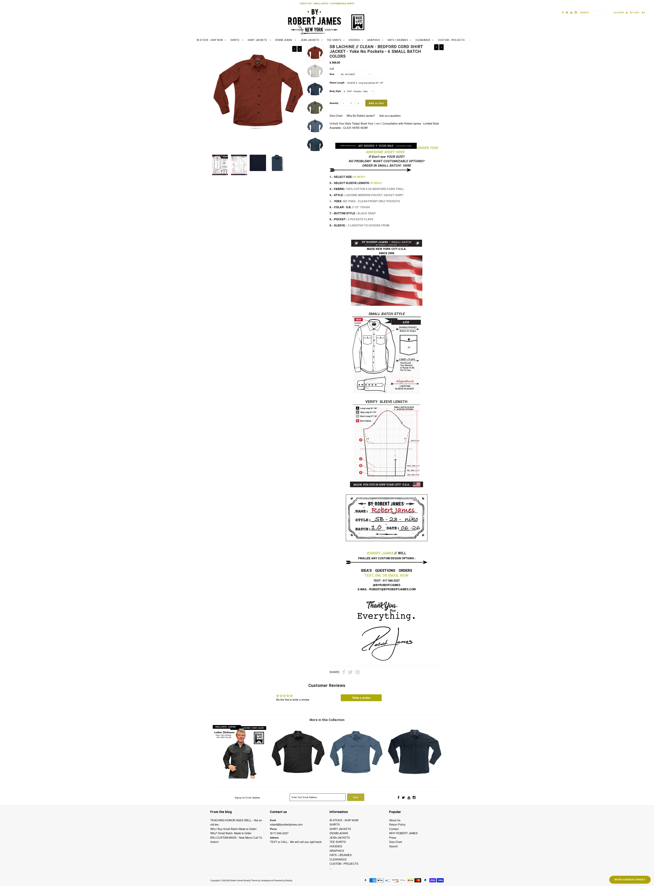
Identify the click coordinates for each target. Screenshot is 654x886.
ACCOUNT (619, 12)
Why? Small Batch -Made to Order (230, 833)
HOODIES (354, 40)
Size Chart (336, 116)
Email (273, 820)
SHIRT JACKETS (258, 40)
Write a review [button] (361, 698)
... (470, 40)
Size (332, 74)
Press (392, 837)
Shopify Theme (251, 880)
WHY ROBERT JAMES (403, 833)
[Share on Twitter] (350, 672)
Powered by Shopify (283, 880)
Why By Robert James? (361, 116)
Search (393, 846)
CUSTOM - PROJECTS (451, 40)
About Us (394, 820)
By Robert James (235, 880)
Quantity (334, 103)
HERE (406, 165)
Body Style (335, 91)
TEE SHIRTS (334, 40)
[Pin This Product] (357, 672)
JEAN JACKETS (309, 40)
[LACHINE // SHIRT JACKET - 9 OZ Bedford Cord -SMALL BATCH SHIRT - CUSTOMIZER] (298, 777)
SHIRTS (235, 40)
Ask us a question (390, 116)
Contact (394, 829)
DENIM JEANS (284, 40)
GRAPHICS (373, 40)
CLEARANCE (423, 40)
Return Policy (397, 824)
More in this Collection (327, 720)
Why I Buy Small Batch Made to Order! (233, 829)
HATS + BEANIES (398, 40)
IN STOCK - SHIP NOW (210, 40)
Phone (273, 828)
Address (274, 837)
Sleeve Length (337, 82)
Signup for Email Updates (247, 797)
